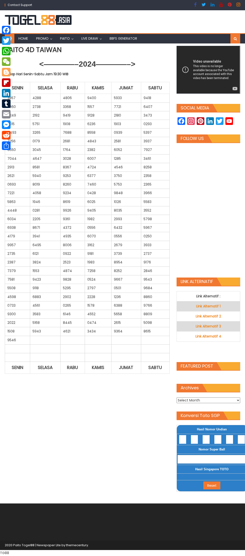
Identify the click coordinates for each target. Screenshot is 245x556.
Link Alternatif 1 (208, 306)
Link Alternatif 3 (208, 326)
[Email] (6, 114)
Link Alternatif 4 (208, 336)
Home (23, 38)
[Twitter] (6, 40)
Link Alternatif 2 (208, 316)
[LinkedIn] (6, 93)
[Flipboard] (6, 82)
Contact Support (20, 5)
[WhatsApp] (6, 51)
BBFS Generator (123, 38)
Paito (65, 38)
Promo (42, 38)
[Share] (6, 145)
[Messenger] (6, 124)
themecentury (77, 545)
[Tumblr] (6, 103)
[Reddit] (6, 135)
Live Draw (89, 38)
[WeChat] (6, 61)
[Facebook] (6, 30)
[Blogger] (6, 72)
